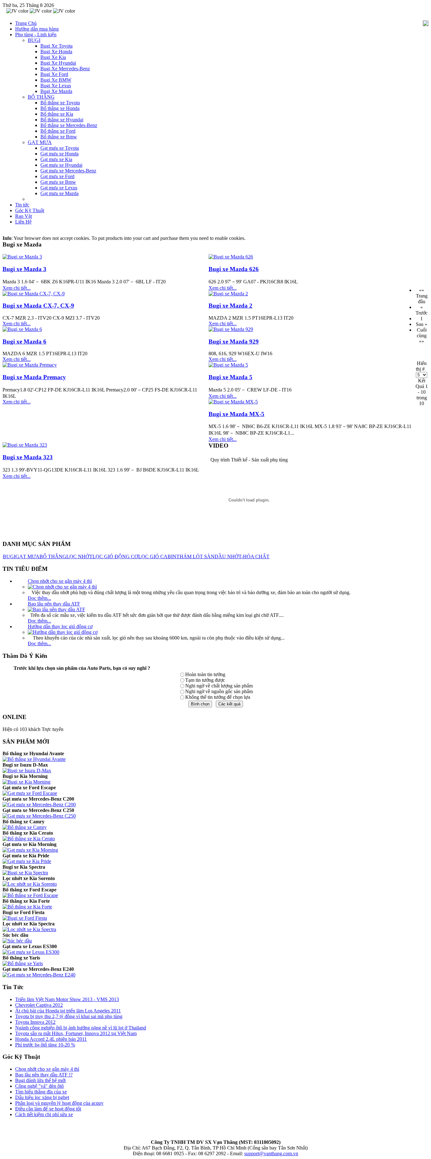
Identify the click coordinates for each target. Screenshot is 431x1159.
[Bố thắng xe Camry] (25, 827)
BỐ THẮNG (52, 556)
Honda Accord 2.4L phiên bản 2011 (51, 1039)
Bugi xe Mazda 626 (234, 269)
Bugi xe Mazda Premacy (34, 377)
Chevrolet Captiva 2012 (39, 1005)
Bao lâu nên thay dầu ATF (54, 603)
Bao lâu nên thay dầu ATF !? (44, 1074)
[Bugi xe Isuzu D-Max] (27, 770)
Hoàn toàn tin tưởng (205, 674)
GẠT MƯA (27, 556)
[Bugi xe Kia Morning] (26, 782)
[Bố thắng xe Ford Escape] (30, 895)
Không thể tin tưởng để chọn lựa (217, 697)
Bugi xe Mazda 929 (234, 341)
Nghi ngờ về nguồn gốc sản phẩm (219, 691)
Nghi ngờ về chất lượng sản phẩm (219, 685)
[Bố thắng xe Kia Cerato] (29, 838)
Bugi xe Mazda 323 (28, 457)
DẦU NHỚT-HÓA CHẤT (242, 556)
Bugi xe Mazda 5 (230, 377)
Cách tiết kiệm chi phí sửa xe (44, 1114)
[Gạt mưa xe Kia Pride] (27, 861)
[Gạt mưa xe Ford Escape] (30, 793)
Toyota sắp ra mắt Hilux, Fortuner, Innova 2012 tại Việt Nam (76, 1033)
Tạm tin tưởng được (205, 680)
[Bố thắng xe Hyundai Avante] (34, 759)
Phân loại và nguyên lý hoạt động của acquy (59, 1103)
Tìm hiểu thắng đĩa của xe (41, 1091)
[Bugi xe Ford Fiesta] (25, 918)
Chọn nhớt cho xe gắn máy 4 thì (60, 581)
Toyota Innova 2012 (35, 1022)
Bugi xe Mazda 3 (24, 269)
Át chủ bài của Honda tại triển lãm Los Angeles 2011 (68, 1010)
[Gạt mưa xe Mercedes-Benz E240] (39, 974)
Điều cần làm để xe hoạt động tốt (48, 1108)
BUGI (9, 556)
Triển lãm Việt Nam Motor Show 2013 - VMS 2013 (67, 999)
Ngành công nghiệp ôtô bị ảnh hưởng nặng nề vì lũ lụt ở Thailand (80, 1027)
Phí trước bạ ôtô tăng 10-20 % (45, 1044)
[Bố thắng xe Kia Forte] (27, 906)
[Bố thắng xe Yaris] (23, 963)
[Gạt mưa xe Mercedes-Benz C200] (39, 804)
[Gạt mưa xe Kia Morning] (30, 850)
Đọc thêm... (39, 598)
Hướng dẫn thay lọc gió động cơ (60, 626)
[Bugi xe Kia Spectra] (25, 872)
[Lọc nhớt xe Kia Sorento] (30, 884)
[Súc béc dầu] (17, 940)
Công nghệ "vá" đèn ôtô (39, 1086)
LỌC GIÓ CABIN (157, 556)
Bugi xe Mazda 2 (230, 305)
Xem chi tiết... (17, 288)
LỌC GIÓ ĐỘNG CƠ (115, 556)
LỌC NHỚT (79, 556)
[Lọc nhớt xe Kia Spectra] (29, 929)
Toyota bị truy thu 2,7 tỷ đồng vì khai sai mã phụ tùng (68, 1016)
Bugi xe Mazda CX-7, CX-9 (38, 305)
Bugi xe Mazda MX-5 (236, 414)
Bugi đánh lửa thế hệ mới (40, 1080)
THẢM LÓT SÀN (195, 556)
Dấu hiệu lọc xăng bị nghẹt (42, 1097)
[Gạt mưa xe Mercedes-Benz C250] (39, 816)
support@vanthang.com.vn (271, 1153)
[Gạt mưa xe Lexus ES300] (31, 952)
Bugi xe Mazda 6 (24, 341)
